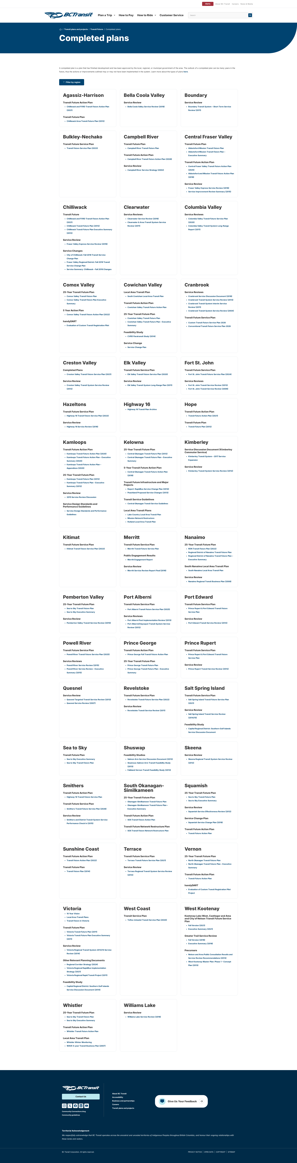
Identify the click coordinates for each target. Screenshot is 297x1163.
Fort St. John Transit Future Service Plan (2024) (210, 374)
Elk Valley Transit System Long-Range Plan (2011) (150, 385)
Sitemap (231, 1152)
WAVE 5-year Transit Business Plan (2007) (86, 1046)
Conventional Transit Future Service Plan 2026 (209, 326)
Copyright (220, 1152)
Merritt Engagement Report (140, 559)
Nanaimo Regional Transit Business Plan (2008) (209, 581)
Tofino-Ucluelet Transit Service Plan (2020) (147, 920)
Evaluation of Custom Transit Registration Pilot (88, 325)
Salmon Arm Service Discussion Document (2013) (150, 759)
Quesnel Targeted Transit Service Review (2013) (89, 699)
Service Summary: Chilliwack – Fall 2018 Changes (89, 269)
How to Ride (145, 15)
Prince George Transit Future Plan (143, 665)
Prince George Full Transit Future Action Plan (148, 654)
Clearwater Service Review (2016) (143, 219)
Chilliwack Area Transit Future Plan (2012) (86, 121)
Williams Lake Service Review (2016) (144, 1017)
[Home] (60, 29)
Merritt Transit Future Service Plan (143, 549)
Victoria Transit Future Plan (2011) (82, 932)
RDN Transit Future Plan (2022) (202, 549)
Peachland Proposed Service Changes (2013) (148, 492)
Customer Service (172, 15)
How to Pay (126, 15)
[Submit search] (250, 15)
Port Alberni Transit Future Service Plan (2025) (149, 609)
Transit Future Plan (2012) (200, 426)
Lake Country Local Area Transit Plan (144, 514)
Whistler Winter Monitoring (79, 1042)
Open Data (208, 1152)
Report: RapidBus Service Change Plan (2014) (148, 489)
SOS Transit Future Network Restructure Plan (148, 830)
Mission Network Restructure (141, 518)
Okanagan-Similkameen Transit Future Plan (147, 801)
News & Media (247, 4)
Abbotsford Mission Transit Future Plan (206, 148)
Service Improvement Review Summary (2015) (209, 191)
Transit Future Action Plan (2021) (203, 416)
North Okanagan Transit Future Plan (204, 860)
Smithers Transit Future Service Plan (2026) (87, 809)
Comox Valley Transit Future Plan (82, 296)
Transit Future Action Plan (200, 833)
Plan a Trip (105, 15)
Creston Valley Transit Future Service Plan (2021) (89, 374)
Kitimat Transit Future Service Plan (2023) (86, 549)
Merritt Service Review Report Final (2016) (147, 570)
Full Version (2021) (196, 925)
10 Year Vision (73, 913)
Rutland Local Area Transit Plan (142, 522)
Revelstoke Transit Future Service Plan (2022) (148, 699)
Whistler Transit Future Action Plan (82, 1031)
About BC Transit (222, 4)
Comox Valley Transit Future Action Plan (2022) (88, 314)
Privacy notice (195, 1152)
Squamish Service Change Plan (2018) (205, 822)
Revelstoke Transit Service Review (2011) (146, 710)
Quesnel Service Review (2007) (81, 703)
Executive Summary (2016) (200, 943)
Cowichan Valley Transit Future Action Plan (147, 307)
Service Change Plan (137, 347)
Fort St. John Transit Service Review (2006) (208, 389)
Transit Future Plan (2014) (78, 871)
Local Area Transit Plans (78, 917)
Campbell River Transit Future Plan (143, 148)
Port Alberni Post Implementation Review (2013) (149, 620)
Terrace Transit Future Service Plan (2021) (147, 860)
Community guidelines (71, 1115)
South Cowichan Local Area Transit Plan (146, 296)
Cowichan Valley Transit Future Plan (144, 318)
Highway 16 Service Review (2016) (82, 426)
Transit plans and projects (76, 29)
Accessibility (117, 1097)
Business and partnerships (123, 1101)
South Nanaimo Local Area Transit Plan (205, 570)
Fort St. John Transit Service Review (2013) (208, 385)
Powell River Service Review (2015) (83, 665)
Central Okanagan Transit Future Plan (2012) (148, 454)
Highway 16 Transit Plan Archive (142, 409)
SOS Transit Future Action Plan (141, 820)
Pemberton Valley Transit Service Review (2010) (89, 623)
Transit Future (96, 29)
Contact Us (81, 1096)
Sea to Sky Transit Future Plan (80, 608)
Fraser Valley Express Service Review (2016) (208, 188)
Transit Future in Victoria (78, 921)
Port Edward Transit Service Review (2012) (207, 623)
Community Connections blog (74, 1111)
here (186, 71)
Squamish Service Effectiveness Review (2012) (209, 811)
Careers (235, 4)
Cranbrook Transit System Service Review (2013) (210, 300)
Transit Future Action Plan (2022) (82, 860)
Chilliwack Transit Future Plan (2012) (83, 226)
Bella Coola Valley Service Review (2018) (146, 106)
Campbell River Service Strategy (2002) (146, 170)
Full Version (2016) (196, 940)
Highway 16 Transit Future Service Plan (84, 797)
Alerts (207, 4)
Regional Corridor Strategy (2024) (82, 964)
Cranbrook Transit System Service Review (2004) (211, 311)
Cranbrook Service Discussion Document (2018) (210, 296)
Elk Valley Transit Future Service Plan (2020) (148, 374)
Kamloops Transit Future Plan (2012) (83, 479)
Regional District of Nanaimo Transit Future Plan (210, 552)
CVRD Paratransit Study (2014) (142, 336)
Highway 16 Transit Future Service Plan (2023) (88, 416)
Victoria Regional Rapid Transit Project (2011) (87, 975)
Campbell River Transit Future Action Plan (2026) (150, 159)
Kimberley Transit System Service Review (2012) (210, 471)
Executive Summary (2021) (200, 929)
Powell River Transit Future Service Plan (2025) (88, 654)
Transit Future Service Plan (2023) (82, 148)
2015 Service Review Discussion (81, 497)
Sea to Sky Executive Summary (81, 612)
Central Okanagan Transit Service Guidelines (148, 503)
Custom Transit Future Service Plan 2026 (207, 322)
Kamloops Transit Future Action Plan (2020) (87, 454)
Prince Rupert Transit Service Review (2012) (208, 669)
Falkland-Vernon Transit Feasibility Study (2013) (149, 770)
